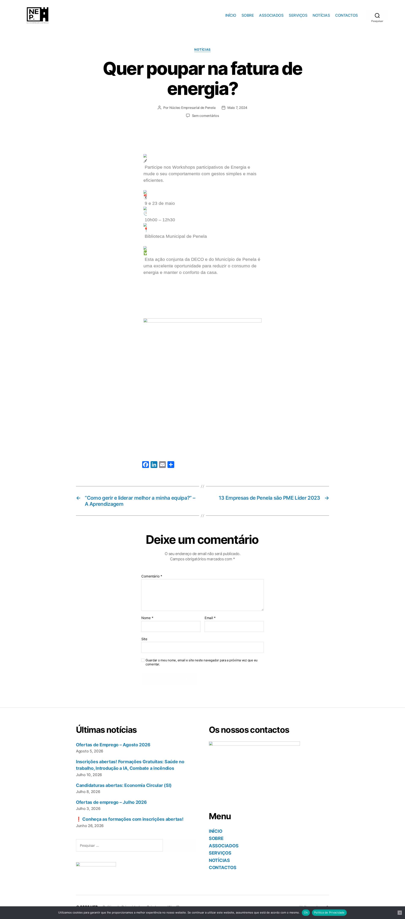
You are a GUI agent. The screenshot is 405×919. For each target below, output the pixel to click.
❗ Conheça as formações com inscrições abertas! (130, 819)
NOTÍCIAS (321, 15)
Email (210, 618)
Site (144, 639)
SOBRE (248, 15)
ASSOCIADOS (271, 15)
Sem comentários (205, 116)
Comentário (151, 576)
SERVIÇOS (298, 15)
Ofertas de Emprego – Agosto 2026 (113, 744)
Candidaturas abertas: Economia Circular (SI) (124, 785)
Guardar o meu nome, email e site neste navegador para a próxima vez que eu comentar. (202, 662)
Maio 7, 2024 (237, 107)
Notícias (202, 50)
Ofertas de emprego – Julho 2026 (111, 802)
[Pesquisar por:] (118, 846)
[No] (400, 913)
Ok (306, 912)
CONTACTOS (346, 15)
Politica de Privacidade (329, 912)
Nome (147, 618)
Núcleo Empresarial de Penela (192, 107)
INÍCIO (230, 15)
